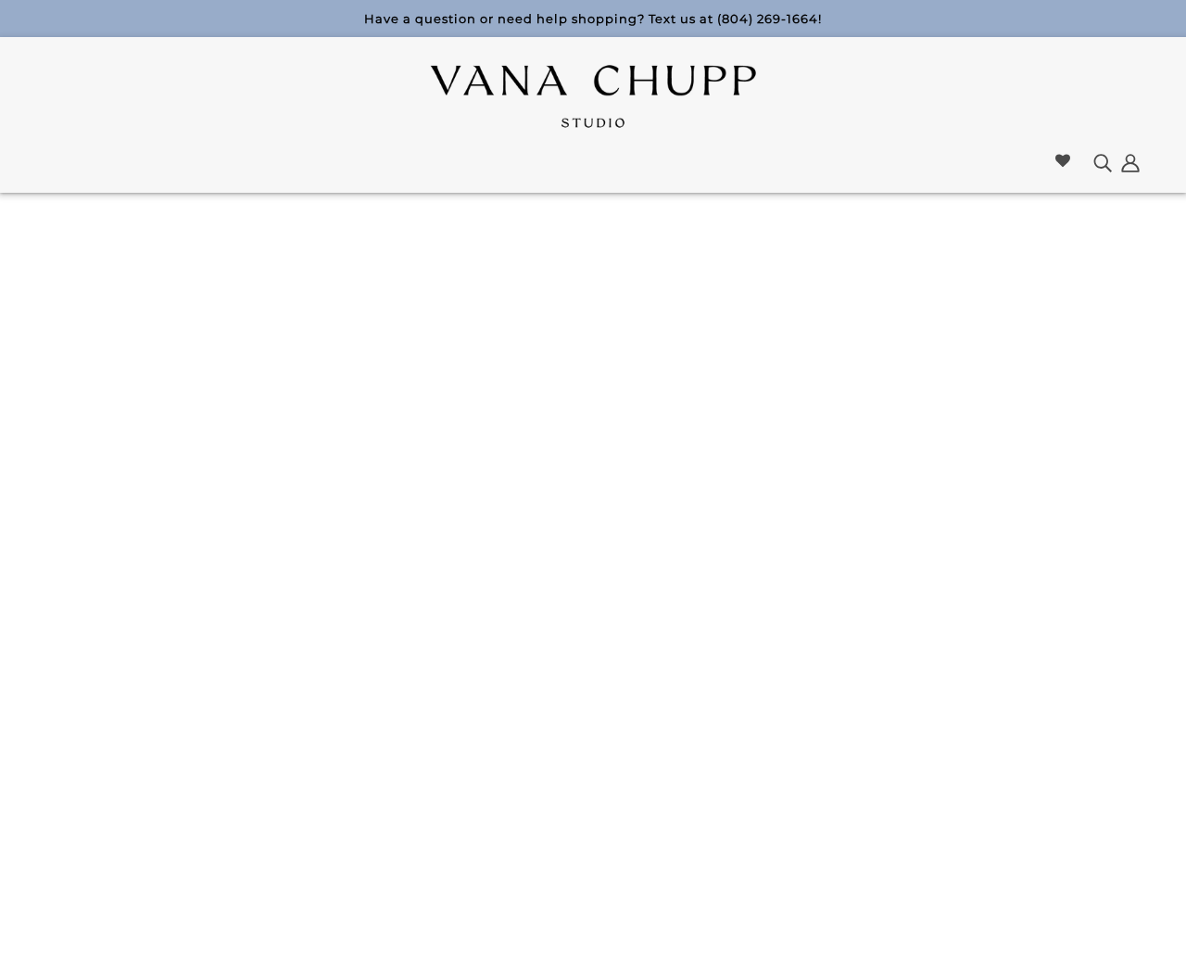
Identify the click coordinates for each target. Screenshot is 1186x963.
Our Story (272, 682)
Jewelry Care (646, 748)
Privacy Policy (649, 726)
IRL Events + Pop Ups (299, 748)
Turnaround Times (661, 771)
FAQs (436, 793)
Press (438, 771)
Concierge (454, 748)
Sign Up (1081, 729)
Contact (632, 682)
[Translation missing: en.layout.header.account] (1130, 162)
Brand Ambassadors (482, 726)
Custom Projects (292, 726)
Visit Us (263, 704)
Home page (547, 432)
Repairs (627, 704)
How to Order (465, 682)
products (734, 432)
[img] (1102, 162)
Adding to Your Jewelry (495, 704)
